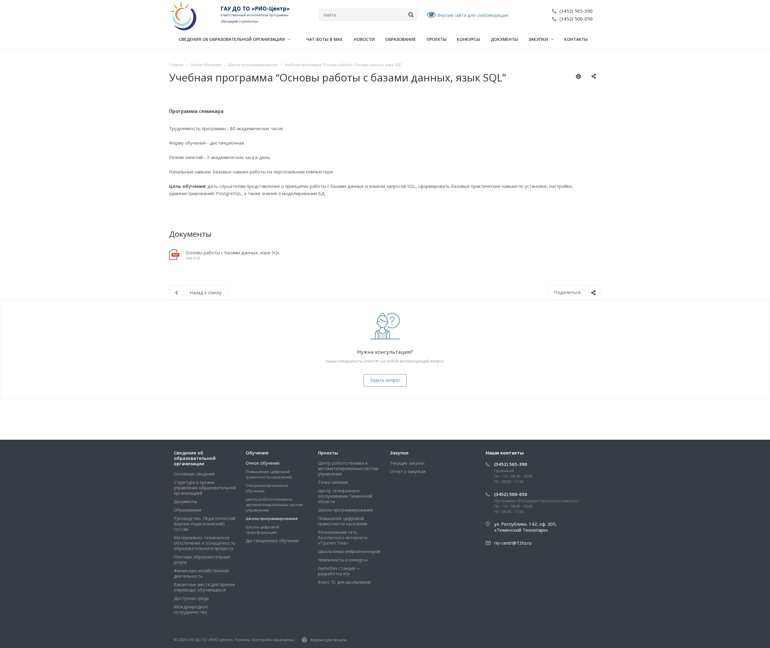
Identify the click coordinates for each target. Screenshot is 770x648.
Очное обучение (263, 463)
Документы (504, 39)
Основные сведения (194, 474)
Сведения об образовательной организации (232, 39)
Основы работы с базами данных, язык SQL (233, 252)
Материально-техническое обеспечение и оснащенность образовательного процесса (205, 543)
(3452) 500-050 (576, 19)
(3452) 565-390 (576, 11)
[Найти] (410, 15)
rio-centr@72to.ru (512, 543)
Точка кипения (333, 482)
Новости (364, 39)
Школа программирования (271, 518)
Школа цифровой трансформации (262, 529)
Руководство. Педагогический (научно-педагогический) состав (205, 523)
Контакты (576, 39)
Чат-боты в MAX (324, 39)
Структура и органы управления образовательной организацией (205, 487)
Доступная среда (191, 598)
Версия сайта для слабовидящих (473, 15)
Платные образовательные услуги (202, 559)
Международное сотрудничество (191, 609)
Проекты (437, 39)
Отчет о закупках (408, 471)
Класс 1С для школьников (344, 582)
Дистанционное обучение (272, 540)
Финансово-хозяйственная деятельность (201, 573)
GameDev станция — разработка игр (339, 570)
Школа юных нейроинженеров (349, 551)
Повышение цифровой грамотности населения (269, 474)
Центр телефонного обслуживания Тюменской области (345, 496)
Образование (400, 39)
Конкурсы (468, 39)
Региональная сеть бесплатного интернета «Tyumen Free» (342, 537)
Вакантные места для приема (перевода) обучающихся (204, 587)
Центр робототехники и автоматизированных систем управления (274, 505)
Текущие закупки (407, 463)
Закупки (538, 39)
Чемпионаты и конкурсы (343, 560)
